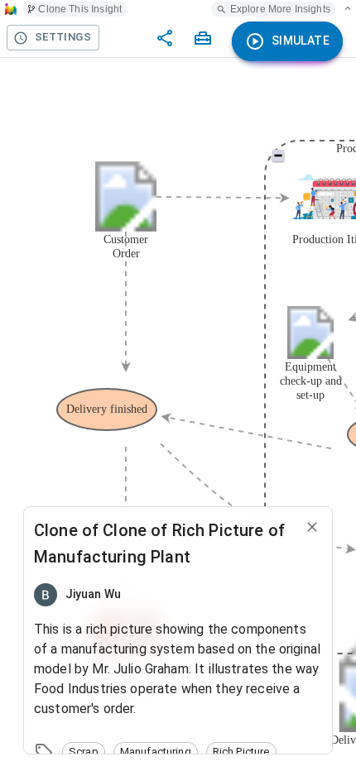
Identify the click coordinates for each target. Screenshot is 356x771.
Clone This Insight (80, 9)
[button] (83, 752)
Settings (63, 37)
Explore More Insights (280, 9)
